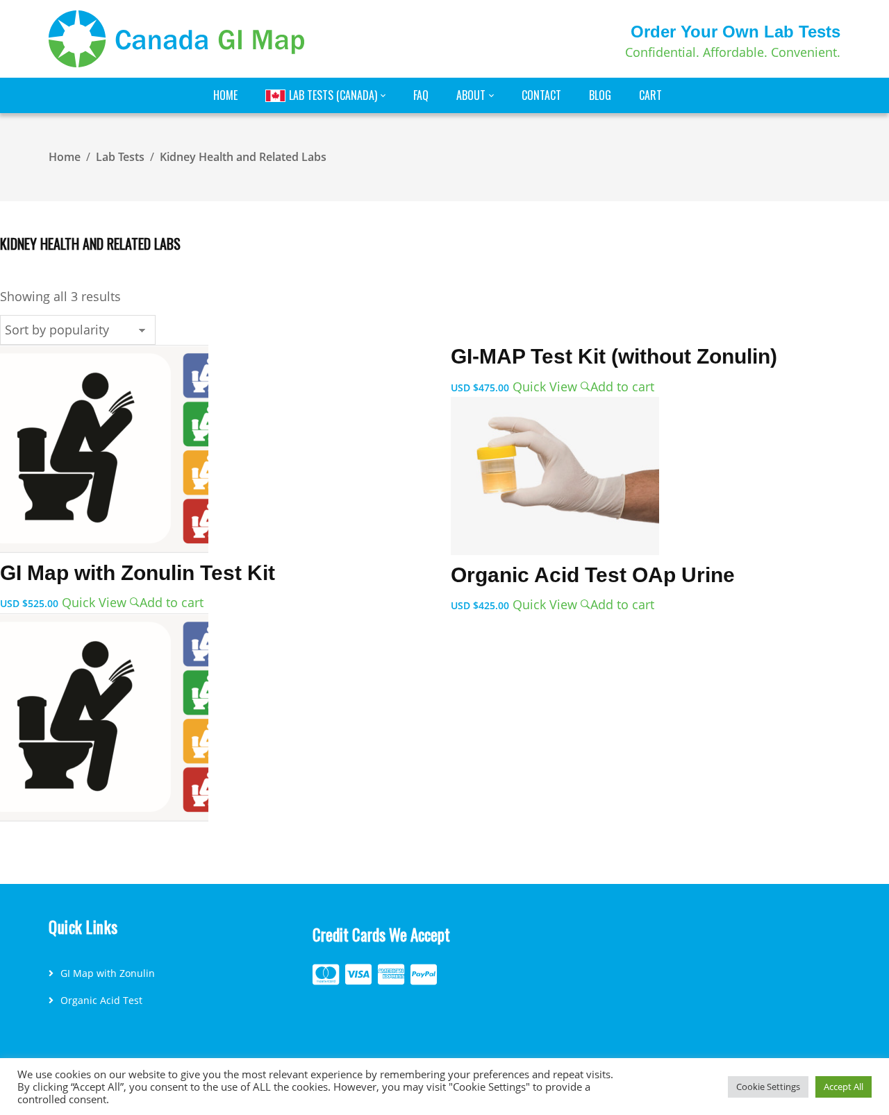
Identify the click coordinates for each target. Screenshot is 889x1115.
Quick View (96, 602)
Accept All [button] (843, 1086)
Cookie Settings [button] (768, 1086)
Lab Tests (120, 156)
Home (65, 156)
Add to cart (171, 602)
